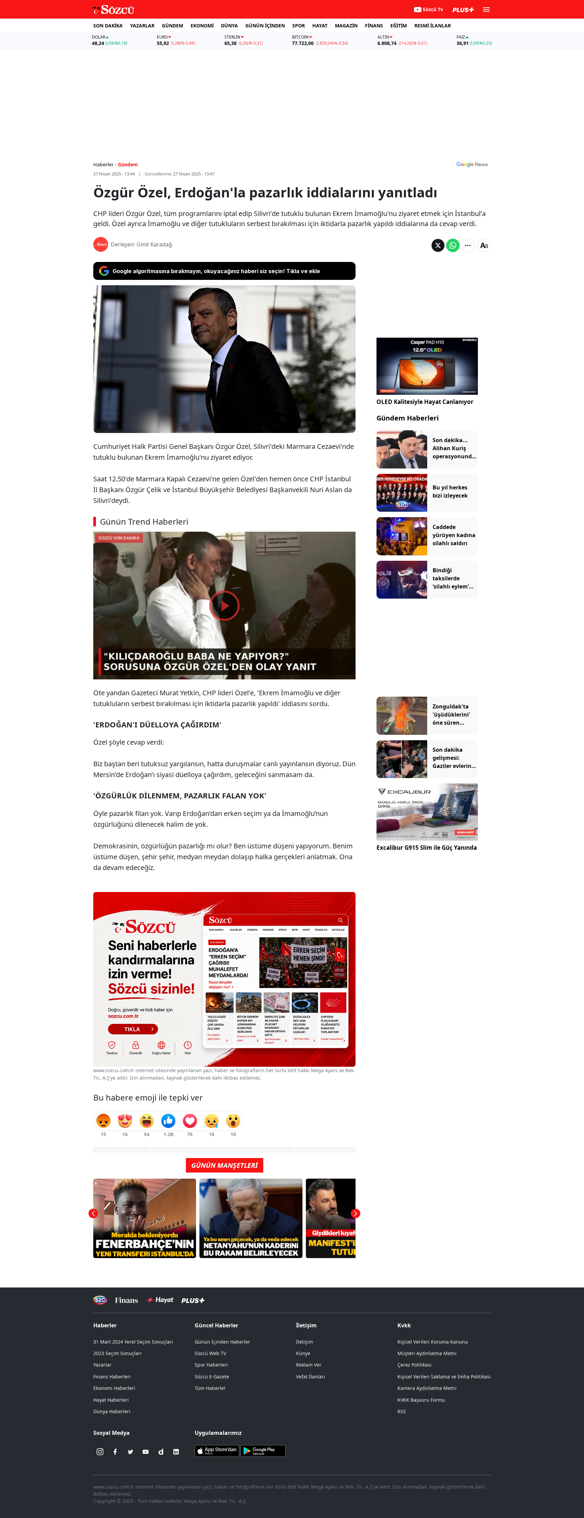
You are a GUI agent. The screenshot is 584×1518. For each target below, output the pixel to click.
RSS (401, 1411)
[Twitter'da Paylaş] (438, 245)
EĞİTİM (398, 25)
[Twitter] (130, 1452)
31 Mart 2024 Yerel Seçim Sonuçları (133, 1342)
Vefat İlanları (310, 1376)
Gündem (128, 164)
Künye (303, 1353)
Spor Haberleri (211, 1365)
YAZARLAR (142, 25)
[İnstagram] (100, 1452)
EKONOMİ (202, 25)
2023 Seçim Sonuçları (117, 1353)
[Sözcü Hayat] (159, 1300)
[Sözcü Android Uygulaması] (263, 1450)
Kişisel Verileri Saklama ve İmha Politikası (444, 1376)
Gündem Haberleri (407, 418)
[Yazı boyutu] (484, 245)
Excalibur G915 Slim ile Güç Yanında (426, 847)
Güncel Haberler (216, 1325)
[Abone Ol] (472, 164)
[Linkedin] (176, 1452)
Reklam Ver (308, 1365)
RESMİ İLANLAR (432, 25)
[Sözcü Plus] (192, 1300)
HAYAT (319, 25)
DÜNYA (229, 25)
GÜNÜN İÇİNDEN (265, 25)
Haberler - (105, 164)
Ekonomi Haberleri (114, 1388)
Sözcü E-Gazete (212, 1376)
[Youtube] (145, 1452)
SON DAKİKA (108, 25)
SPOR (298, 25)
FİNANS (374, 25)
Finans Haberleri (112, 1376)
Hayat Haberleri (111, 1400)
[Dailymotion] (161, 1452)
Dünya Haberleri (111, 1411)
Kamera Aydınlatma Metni (427, 1388)
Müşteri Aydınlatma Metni (427, 1353)
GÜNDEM (172, 25)
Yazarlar (102, 1365)
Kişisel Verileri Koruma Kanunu (432, 1342)
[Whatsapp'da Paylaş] (453, 245)
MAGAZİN (346, 25)
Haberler (105, 1325)
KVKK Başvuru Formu (421, 1400)
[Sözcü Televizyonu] (100, 1300)
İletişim (304, 1342)
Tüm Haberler (210, 1388)
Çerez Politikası (414, 1365)
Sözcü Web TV (210, 1353)
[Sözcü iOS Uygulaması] (217, 1450)
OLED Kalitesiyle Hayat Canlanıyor (424, 402)
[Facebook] (115, 1452)
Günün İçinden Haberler (222, 1342)
